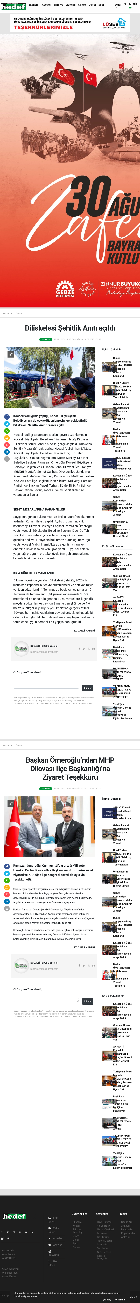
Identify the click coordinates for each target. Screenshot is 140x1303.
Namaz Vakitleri (105, 1229)
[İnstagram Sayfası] (15, 1232)
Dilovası (19, 313)
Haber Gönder (9, 1276)
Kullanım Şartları (10, 1269)
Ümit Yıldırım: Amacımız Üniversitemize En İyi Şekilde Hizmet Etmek (121, 529)
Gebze (76, 1247)
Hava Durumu (104, 1222)
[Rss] (33, 1232)
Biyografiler (127, 1229)
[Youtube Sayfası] (21, 1232)
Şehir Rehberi (104, 1252)
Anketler (125, 1225)
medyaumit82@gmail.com (44, 651)
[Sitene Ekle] (10, 1238)
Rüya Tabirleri (128, 1233)
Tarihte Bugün (104, 1240)
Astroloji (125, 1237)
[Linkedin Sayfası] (27, 1232)
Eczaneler (102, 1233)
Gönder (88, 688)
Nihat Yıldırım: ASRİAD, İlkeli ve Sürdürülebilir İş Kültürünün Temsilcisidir (122, 390)
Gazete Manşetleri (102, 1257)
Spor (101, 4)
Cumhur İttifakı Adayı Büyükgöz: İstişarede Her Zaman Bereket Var (122, 583)
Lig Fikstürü (103, 1237)
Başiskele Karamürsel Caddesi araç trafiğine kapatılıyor (120, 654)
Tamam (121, 1299)
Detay (108, 1299)
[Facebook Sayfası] (3, 1232)
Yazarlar (57, 1238)
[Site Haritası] (3, 1238)
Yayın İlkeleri (8, 1254)
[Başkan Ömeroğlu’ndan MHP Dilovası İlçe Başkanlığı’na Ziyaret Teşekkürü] (49, 826)
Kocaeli (46, 4)
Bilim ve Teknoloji (64, 4)
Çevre (82, 4)
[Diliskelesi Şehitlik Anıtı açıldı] (49, 377)
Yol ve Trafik (103, 1225)
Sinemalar (102, 1244)
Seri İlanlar (102, 1248)
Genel (92, 4)
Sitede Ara (126, 1222)
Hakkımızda (8, 1250)
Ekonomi (34, 4)
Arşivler (57, 1245)
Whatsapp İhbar (10, 1272)
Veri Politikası (9, 1258)
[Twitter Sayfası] (8, 1232)
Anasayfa (8, 313)
